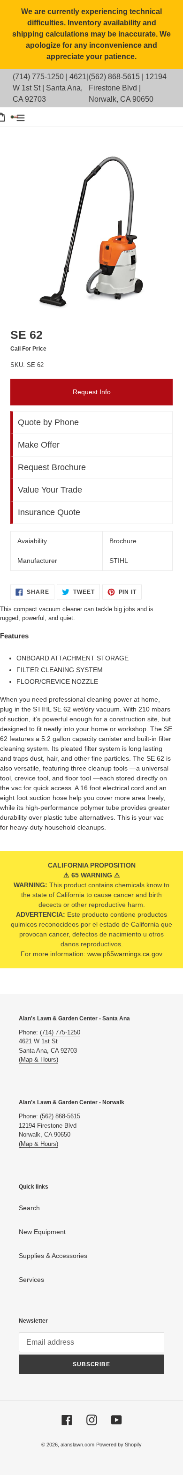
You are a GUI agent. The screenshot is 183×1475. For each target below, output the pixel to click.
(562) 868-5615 (114, 77)
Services (31, 1279)
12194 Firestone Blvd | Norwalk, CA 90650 (128, 88)
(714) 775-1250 (38, 77)
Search (29, 1208)
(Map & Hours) (38, 1059)
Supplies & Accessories (53, 1255)
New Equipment (42, 1231)
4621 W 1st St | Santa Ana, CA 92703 (49, 88)
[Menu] (20, 117)
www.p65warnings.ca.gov (124, 954)
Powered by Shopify (119, 1444)
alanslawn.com (77, 1444)
